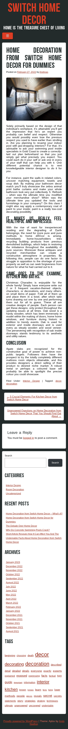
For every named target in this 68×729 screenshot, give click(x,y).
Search (8, 455)
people (21, 695)
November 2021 (14, 619)
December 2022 (14, 566)
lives (45, 690)
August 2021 (12, 631)
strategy (41, 701)
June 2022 (11, 590)
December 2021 (14, 615)
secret (47, 696)
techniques (52, 701)
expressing (34, 676)
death (31, 655)
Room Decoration (15, 489)
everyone (36, 670)
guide (8, 682)
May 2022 (11, 594)
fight (59, 676)
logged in (28, 437)
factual (52, 676)
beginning (10, 655)
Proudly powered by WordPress (20, 721)
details (25, 671)
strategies (30, 700)
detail (8, 671)
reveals (38, 696)
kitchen (11, 689)
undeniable (47, 705)
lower (57, 689)
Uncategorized (13, 493)
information (29, 682)
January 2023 (13, 562)
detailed (16, 671)
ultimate (9, 705)
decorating (14, 664)
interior (43, 681)
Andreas (43, 72)
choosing (21, 655)
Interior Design (31, 381)
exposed (21, 675)
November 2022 (14, 570)
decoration (11, 383)
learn (38, 689)
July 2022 (11, 586)
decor (58, 381)
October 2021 (13, 623)
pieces (29, 696)
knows (31, 690)
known (22, 690)
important (18, 682)
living (50, 690)
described (56, 664)
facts (44, 675)
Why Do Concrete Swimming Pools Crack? (28, 530)
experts (57, 670)
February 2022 (13, 607)
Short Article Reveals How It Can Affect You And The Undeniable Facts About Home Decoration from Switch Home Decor (34, 538)
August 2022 (12, 582)
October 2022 (13, 574)
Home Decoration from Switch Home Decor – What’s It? (34, 513)
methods (10, 695)
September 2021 (14, 627)
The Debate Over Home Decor (21, 526)
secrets (58, 696)
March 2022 (12, 603)
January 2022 (13, 611)
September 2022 (14, 578)
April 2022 (11, 599)
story (20, 700)
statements (10, 701)
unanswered (20, 705)
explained (10, 676)
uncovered (34, 705)
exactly (47, 671)
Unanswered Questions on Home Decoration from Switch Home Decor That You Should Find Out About (34, 413)
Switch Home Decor (34, 14)
